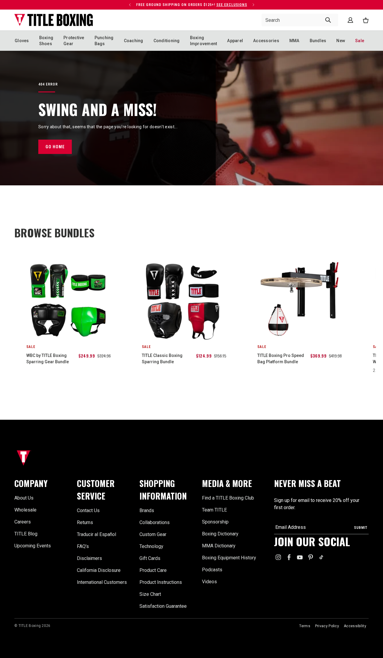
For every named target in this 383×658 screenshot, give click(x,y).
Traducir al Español (96, 534)
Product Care (153, 570)
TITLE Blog (25, 534)
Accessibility (355, 626)
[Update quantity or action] (130, 5)
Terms (304, 626)
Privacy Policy (327, 626)
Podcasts (212, 569)
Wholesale (25, 510)
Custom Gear (152, 534)
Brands (146, 510)
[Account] (350, 20)
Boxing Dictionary (220, 534)
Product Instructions (160, 582)
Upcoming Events (32, 546)
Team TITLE (214, 510)
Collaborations (154, 522)
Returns (85, 522)
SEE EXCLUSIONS (231, 5)
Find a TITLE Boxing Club (228, 498)
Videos (209, 581)
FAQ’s (83, 546)
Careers (22, 522)
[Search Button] (328, 20)
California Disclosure (99, 570)
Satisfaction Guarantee (163, 606)
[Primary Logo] (53, 20)
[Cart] (366, 20)
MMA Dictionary (218, 546)
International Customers (102, 582)
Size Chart (150, 594)
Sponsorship (215, 522)
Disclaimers (89, 558)
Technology (151, 546)
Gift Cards (149, 558)
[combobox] (300, 20)
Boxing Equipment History (229, 558)
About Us (24, 498)
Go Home (55, 146)
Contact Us (88, 510)
